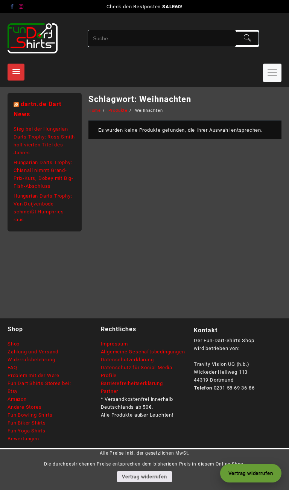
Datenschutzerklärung (127, 359)
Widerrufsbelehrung (31, 359)
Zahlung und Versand (33, 352)
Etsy (13, 391)
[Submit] (247, 38)
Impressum (114, 344)
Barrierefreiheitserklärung (132, 383)
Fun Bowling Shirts (30, 415)
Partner (110, 391)
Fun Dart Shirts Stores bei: (39, 383)
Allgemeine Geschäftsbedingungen (143, 352)
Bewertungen (23, 438)
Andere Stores (24, 407)
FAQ (12, 367)
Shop (14, 344)
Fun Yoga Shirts (27, 431)
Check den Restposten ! (144, 6)
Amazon (17, 399)
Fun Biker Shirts (27, 423)
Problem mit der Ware (33, 375)
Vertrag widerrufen (144, 476)
